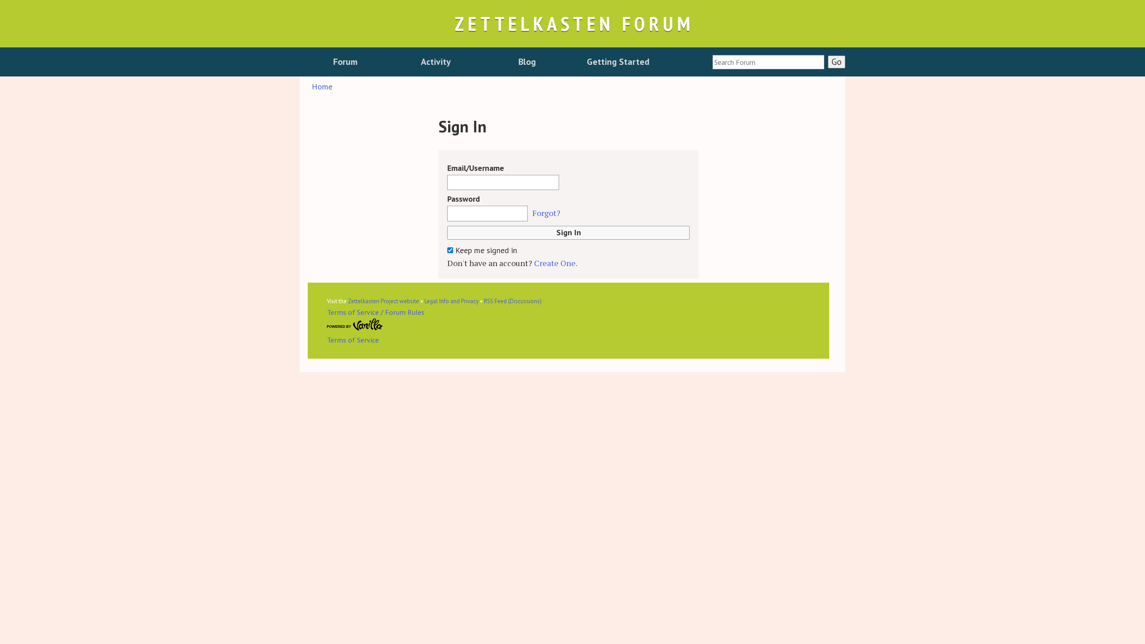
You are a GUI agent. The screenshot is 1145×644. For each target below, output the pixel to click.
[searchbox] (768, 62)
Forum (345, 62)
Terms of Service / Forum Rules (375, 312)
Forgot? (546, 213)
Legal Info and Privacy (451, 301)
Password (463, 199)
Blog (527, 62)
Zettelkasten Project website (383, 301)
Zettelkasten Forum (574, 23)
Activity (436, 62)
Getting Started (618, 62)
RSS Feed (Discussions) (513, 301)
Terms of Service (353, 339)
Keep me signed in (485, 250)
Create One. (555, 263)
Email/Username (475, 168)
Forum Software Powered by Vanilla (355, 324)
